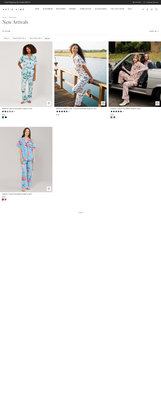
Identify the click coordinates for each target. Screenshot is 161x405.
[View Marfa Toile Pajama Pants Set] (6, 117)
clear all (47, 38)
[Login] (147, 9)
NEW (37, 9)
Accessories (101, 9)
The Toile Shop (117, 9)
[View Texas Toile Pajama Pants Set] (114, 117)
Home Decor (85, 9)
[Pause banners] (3, 2)
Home (4, 17)
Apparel (72, 9)
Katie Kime (14, 9)
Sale (130, 9)
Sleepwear (48, 9)
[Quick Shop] (49, 103)
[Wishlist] (152, 9)
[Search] (143, 9)
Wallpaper (61, 9)
